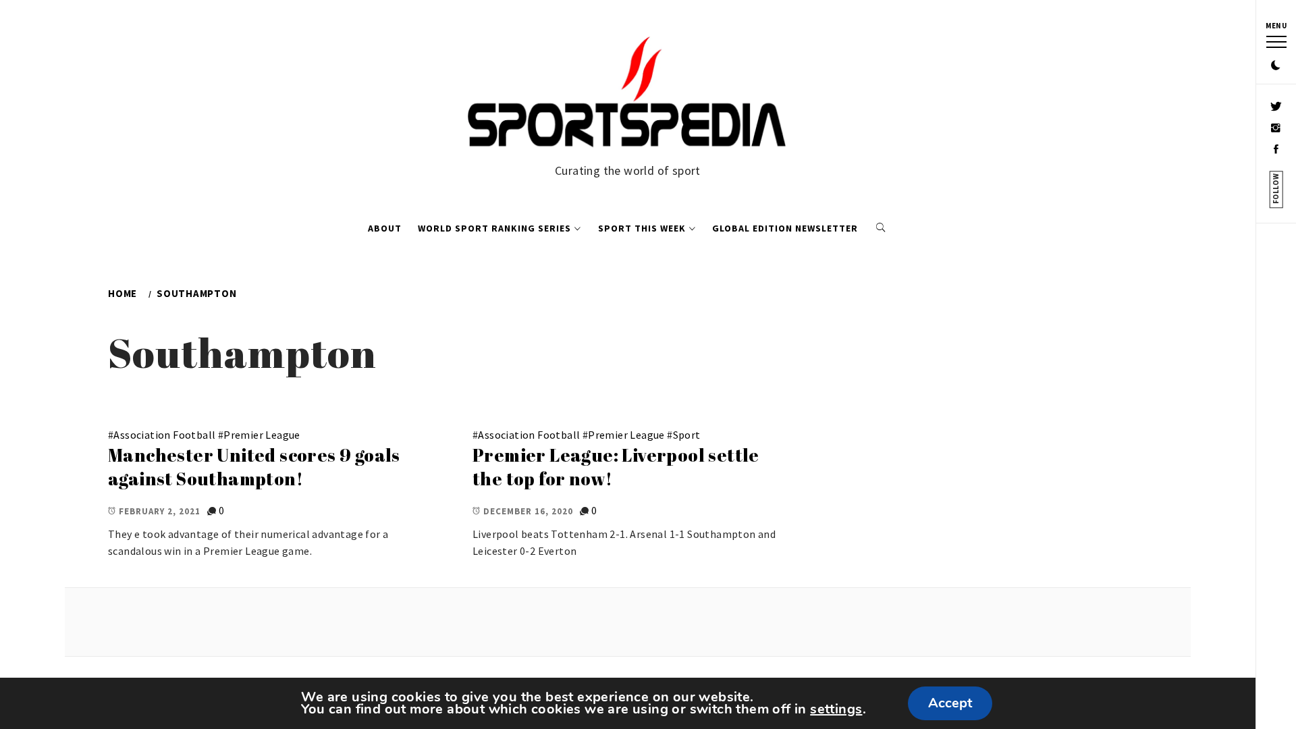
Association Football (164, 434)
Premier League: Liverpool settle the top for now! (616, 467)
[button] (1275, 66)
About (385, 228)
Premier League (261, 434)
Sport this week (642, 228)
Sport (687, 434)
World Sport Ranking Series (494, 228)
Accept (950, 703)
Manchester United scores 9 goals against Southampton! (254, 467)
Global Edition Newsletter (785, 228)
